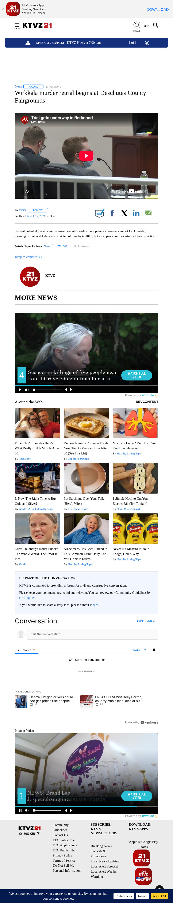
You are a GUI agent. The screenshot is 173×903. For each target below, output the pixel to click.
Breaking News (101, 846)
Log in (141, 621)
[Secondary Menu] (20, 25)
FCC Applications (65, 845)
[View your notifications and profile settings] (154, 650)
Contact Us (60, 835)
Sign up (151, 621)
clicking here (27, 597)
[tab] (26, 650)
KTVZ (23, 210)
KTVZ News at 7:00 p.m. (84, 42)
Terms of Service (64, 860)
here (95, 605)
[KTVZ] (39, 25)
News (47, 246)
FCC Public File (63, 850)
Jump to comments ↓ (28, 257)
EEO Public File (64, 840)
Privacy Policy (62, 855)
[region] (86, 672)
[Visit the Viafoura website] (149, 722)
